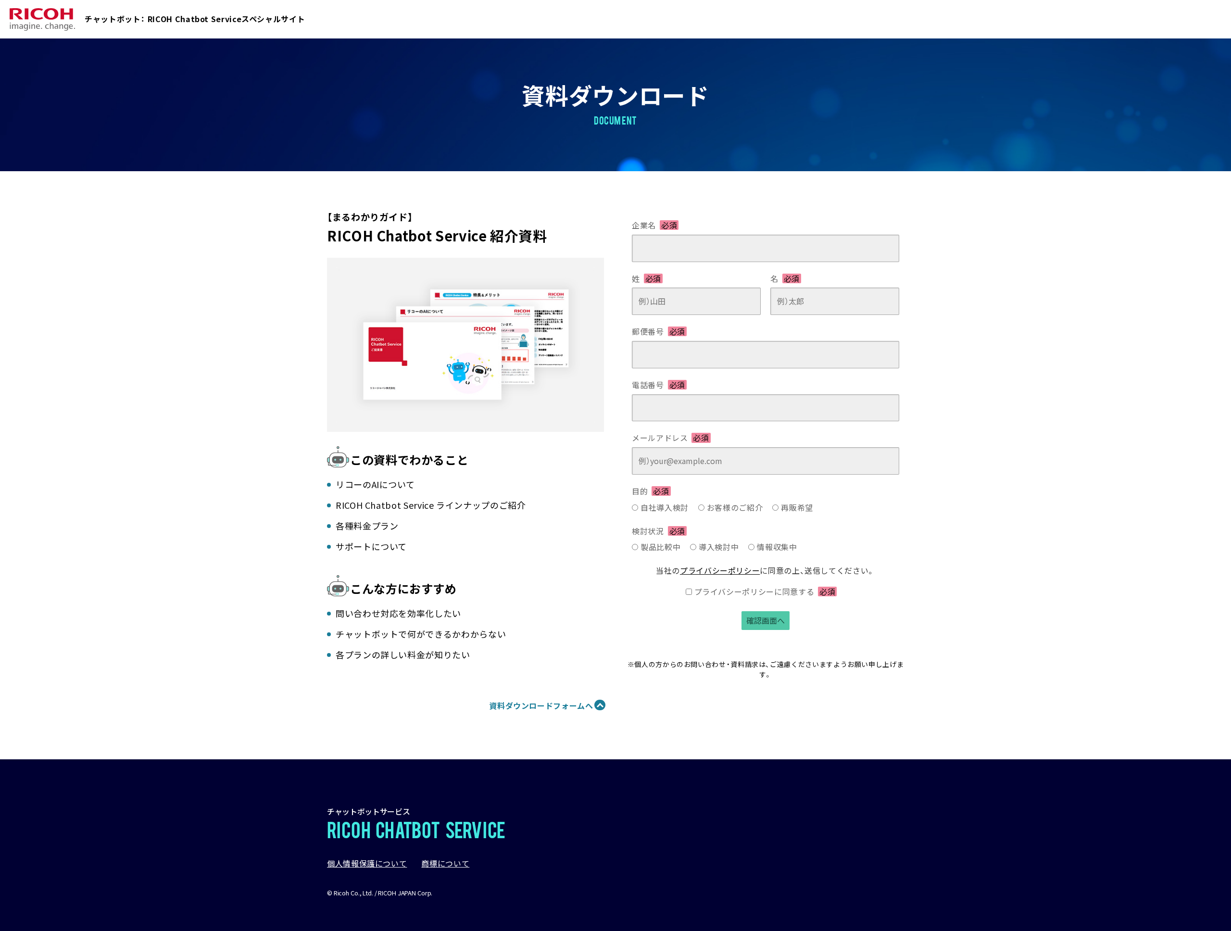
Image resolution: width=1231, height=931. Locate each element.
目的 (650, 491)
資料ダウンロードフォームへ (541, 705)
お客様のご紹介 (735, 507)
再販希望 (797, 507)
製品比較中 (660, 547)
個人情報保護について (367, 863)
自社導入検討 (665, 507)
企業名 (654, 225)
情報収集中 (777, 547)
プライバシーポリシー (720, 570)
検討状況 (658, 531)
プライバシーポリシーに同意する (765, 591)
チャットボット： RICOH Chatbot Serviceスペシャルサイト (195, 19)
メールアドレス (670, 437)
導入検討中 (719, 547)
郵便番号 (658, 331)
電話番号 (658, 384)
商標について (445, 863)
